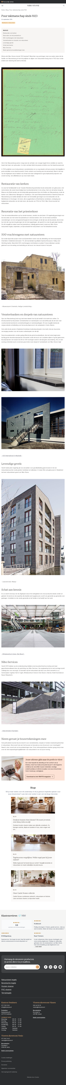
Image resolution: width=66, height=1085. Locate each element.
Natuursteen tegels (9, 980)
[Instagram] (50, 967)
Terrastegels (6, 993)
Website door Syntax (33, 1077)
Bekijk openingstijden (39, 1017)
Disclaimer (4, 1065)
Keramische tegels (8, 983)
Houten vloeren (7, 986)
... (38, 946)
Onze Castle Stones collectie (24, 893)
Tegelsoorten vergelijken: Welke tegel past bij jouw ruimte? (32, 859)
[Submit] (37, 967)
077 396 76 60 (5, 1038)
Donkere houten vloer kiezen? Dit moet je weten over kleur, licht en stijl (31, 821)
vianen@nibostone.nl (39, 1007)
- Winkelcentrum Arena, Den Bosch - (13, 654)
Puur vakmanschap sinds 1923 (18, 10)
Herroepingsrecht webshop (9, 1072)
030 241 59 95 (37, 1005)
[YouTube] (60, 967)
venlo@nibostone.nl (7, 1040)
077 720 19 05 (5, 1005)
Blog (7, 10)
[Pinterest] (55, 967)
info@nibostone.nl (6, 1007)
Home (3, 10)
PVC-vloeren (6, 990)
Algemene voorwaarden (8, 1068)
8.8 (16, 925)
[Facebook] (45, 967)
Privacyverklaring (6, 1061)
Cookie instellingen (6, 1057)
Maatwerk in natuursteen (8, 22)
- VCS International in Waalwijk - (11, 456)
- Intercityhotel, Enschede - (10, 731)
